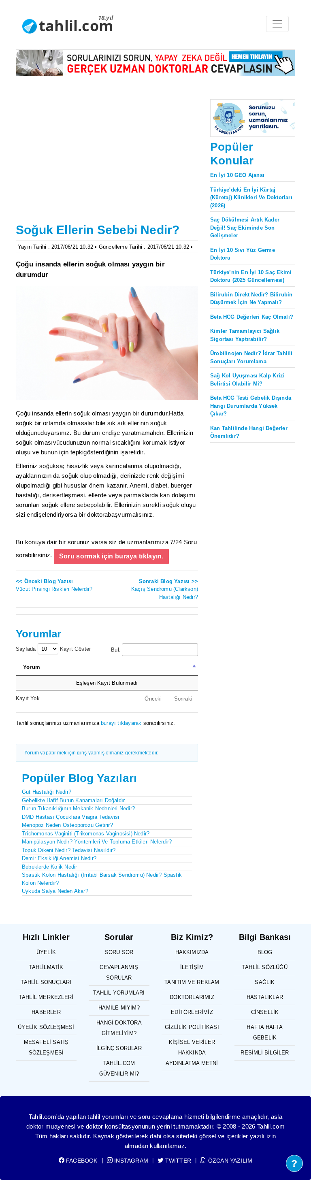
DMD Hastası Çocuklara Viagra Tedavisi (70, 817)
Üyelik (46, 952)
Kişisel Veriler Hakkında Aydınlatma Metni (192, 1052)
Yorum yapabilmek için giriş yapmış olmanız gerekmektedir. (91, 753)
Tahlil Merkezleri (46, 997)
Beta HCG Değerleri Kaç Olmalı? (251, 317)
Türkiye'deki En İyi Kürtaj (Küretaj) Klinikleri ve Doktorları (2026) (251, 198)
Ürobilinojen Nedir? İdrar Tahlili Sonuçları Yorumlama (251, 357)
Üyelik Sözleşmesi (46, 1027)
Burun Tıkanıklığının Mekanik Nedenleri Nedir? (78, 808)
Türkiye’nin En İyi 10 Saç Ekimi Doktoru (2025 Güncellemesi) (251, 276)
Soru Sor (119, 952)
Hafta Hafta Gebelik (265, 1032)
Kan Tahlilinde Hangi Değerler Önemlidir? (249, 432)
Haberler (46, 1012)
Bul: (116, 650)
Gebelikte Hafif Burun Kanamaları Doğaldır (73, 800)
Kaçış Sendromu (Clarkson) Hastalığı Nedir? (164, 589)
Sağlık (265, 982)
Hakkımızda (192, 952)
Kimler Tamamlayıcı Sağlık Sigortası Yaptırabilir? (244, 335)
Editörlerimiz (192, 1012)
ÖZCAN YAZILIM (229, 1160)
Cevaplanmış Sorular (119, 972)
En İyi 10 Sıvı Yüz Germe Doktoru (242, 254)
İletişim (192, 967)
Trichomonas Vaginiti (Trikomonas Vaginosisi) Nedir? (85, 834)
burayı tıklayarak (121, 723)
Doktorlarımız (192, 997)
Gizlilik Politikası (192, 1027)
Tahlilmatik (46, 967)
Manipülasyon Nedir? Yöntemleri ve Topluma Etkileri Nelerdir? (97, 842)
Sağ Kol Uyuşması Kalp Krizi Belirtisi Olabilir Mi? (247, 380)
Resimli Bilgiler (265, 1053)
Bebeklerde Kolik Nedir (49, 867)
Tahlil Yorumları (119, 993)
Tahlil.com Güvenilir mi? (119, 1068)
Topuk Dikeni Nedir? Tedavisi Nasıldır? (69, 850)
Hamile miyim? (119, 1008)
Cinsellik (265, 1012)
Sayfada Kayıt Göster (53, 649)
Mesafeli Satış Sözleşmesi (46, 1047)
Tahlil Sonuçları (46, 982)
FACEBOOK (81, 1160)
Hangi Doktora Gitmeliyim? (119, 1028)
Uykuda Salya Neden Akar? (55, 891)
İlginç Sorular (119, 1048)
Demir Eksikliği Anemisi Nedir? (59, 858)
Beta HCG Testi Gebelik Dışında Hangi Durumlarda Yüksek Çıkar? (250, 406)
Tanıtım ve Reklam (191, 982)
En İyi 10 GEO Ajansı (237, 175)
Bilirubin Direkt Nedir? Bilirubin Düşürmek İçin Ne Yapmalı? (251, 299)
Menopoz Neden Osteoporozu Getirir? (67, 825)
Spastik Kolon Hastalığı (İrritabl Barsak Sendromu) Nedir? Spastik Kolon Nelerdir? (102, 879)
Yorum (31, 667)
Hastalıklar (265, 997)
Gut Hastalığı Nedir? (46, 792)
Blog (265, 952)
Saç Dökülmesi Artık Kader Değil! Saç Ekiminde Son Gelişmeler (244, 228)
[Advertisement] (107, 159)
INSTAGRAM (130, 1160)
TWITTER (177, 1160)
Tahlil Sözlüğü (265, 967)
